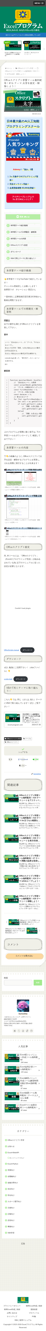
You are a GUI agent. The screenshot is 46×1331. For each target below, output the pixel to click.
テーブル (28, 739)
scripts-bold (8, 679)
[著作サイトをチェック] (14, 1030)
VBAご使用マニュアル (23, 1320)
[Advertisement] (23, 1263)
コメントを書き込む (24, 956)
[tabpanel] (13, 48)
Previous (2, 49)
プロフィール (34, 1313)
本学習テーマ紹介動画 (19, 225)
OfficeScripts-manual (11, 650)
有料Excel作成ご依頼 (12, 1309)
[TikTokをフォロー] (27, 1030)
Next (44, 49)
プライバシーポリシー (12, 1306)
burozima (23, 1014)
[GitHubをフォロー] (31, 1030)
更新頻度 (34, 1309)
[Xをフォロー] (18, 1030)
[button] (23, 765)
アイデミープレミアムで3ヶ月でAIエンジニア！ (23, 198)
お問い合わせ (12, 1313)
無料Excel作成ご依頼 (34, 1306)
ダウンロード (16, 252)
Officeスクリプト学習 (14, 739)
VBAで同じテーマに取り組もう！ (23, 258)
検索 (6, 978)
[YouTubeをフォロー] (23, 1030)
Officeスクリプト (12, 742)
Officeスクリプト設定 (19, 245)
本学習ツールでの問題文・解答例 (23, 232)
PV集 (34, 1316)
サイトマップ (12, 1316)
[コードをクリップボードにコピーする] (39, 381)
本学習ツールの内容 (18, 239)
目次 (21, 217)
